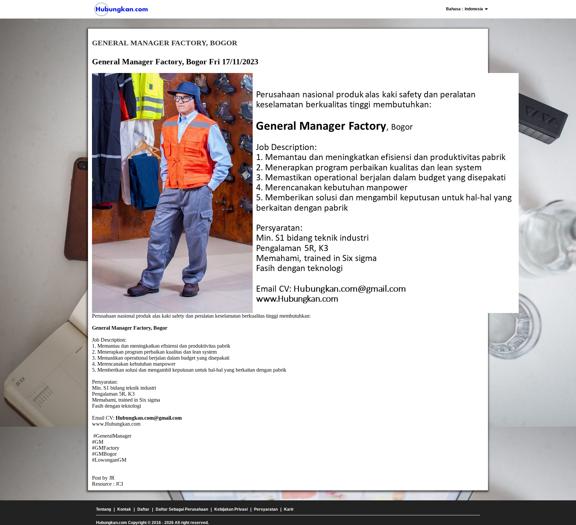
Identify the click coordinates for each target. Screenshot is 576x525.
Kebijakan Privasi (231, 509)
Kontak (124, 509)
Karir (289, 509)
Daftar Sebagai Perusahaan (182, 509)
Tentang (103, 509)
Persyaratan (266, 509)
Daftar (143, 509)
